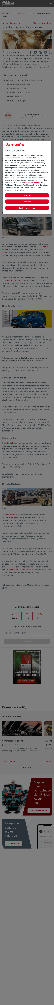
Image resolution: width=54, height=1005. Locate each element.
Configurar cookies (27, 208)
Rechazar (27, 202)
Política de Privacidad (13, 185)
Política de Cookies (32, 182)
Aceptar (27, 195)
